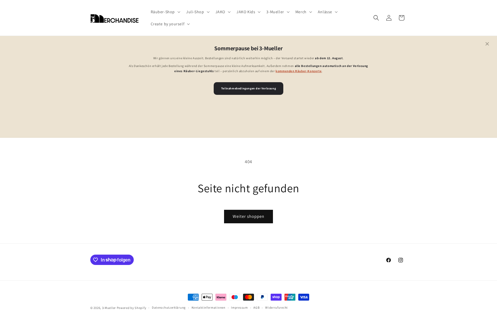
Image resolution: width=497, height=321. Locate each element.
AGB (256, 307)
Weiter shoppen (248, 216)
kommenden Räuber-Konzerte (299, 71)
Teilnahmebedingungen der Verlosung (248, 88)
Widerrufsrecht (276, 307)
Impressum (239, 307)
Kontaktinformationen (208, 307)
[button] (165, 12)
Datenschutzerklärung (169, 307)
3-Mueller (109, 308)
